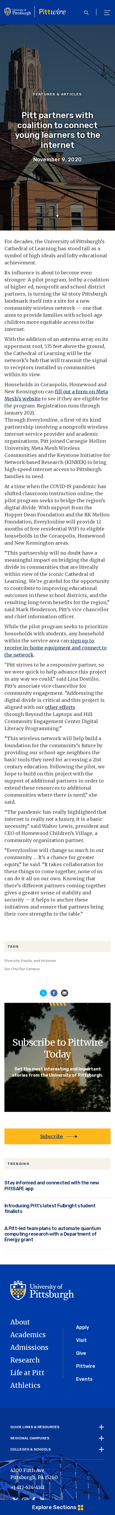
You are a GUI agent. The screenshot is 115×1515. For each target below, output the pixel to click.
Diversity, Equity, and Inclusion (30, 961)
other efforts (60, 707)
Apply (82, 1327)
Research (25, 1360)
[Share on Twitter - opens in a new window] (43, 993)
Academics (28, 1335)
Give (81, 1353)
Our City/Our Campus (22, 969)
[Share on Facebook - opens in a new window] (54, 993)
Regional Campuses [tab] (29, 1438)
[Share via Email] (64, 993)
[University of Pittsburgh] (42, 1290)
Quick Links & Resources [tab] (34, 1427)
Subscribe (51, 1136)
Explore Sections (54, 1507)
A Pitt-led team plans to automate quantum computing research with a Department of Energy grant (52, 1234)
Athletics (25, 1385)
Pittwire (85, 1366)
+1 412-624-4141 (27, 1487)
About (20, 1322)
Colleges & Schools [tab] (30, 1449)
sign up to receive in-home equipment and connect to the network (55, 648)
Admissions (29, 1347)
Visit (81, 1340)
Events (84, 1379)
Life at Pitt (27, 1373)
